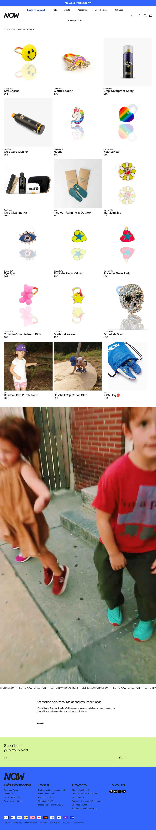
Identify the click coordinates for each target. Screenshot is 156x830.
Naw (55, 210)
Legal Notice (7, 822)
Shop (13, 29)
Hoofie (58, 151)
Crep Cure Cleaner (16, 151)
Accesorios (82, 10)
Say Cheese (11, 90)
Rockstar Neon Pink (116, 273)
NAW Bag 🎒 (111, 395)
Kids (55, 10)
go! (122, 758)
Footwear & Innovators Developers (87, 801)
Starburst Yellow (64, 334)
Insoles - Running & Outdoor (73, 212)
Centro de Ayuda (11, 790)
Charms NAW (8, 88)
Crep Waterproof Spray (118, 90)
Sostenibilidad (78, 797)
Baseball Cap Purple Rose (21, 395)
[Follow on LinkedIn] (124, 791)
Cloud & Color (63, 90)
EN (131, 15)
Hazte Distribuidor (46, 794)
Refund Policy (66, 822)
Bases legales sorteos (13, 801)
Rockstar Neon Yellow (68, 273)
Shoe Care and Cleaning (26, 29)
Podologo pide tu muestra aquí (51, 790)
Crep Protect (107, 88)
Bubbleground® (74, 20)
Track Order (43, 822)
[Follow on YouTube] (115, 791)
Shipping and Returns (30, 822)
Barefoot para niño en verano (84, 809)
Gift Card (119, 10)
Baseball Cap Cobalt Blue (70, 395)
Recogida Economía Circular (50, 805)
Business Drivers (79, 805)
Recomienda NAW (46, 797)
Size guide (8, 794)
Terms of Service (54, 822)
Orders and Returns (12, 797)
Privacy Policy (18, 822)
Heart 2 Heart (111, 151)
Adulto (67, 10)
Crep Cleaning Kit (15, 212)
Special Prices (101, 10)
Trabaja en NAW (45, 801)
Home (6, 29)
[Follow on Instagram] (111, 791)
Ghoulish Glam (113, 334)
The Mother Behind (80, 790)
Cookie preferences (78, 822)
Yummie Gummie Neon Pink (22, 334)
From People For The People (84, 794)
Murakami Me (112, 212)
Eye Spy (9, 273)
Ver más (40, 724)
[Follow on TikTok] (119, 791)
